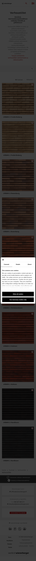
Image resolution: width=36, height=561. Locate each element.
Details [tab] (18, 264)
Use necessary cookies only (18, 299)
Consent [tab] (6, 264)
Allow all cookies (18, 294)
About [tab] (29, 264)
